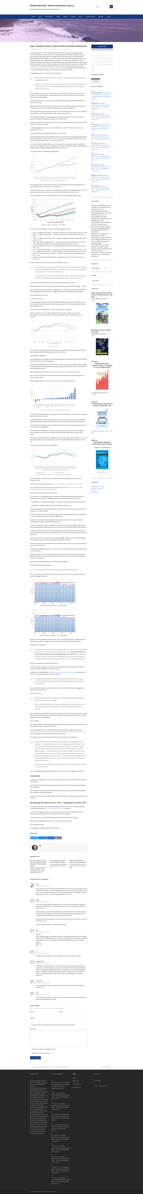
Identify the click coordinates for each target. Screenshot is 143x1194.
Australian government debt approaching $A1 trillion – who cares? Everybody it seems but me (101, 213)
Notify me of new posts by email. (41, 1053)
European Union (54, 49)
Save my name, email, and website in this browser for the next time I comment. (53, 1025)
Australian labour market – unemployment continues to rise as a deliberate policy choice (101, 218)
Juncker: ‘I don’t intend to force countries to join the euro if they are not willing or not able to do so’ (56, 731)
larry (37, 884)
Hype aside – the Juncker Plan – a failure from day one (66, 484)
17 (93, 61)
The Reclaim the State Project (56, 808)
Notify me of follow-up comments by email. (43, 1049)
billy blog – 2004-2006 (97, 488)
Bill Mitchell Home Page (97, 486)
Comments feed (77, 1084)
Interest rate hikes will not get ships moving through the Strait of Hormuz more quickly (38, 863)
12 (99, 58)
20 (102, 61)
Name (32, 1011)
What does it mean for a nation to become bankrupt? (78, 861)
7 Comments (65, 49)
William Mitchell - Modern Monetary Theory (52, 5)
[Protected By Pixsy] (95, 82)
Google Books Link (102, 472)
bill (46, 49)
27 (102, 64)
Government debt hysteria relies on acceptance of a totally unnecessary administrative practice (100, 137)
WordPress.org (77, 1087)
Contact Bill (97, 1080)
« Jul (92, 70)
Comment (33, 1029)
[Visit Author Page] (35, 847)
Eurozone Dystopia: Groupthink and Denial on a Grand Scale (46, 68)
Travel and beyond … (105, 1067)
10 (93, 58)
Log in (74, 1078)
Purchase (93, 394)
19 (99, 61)
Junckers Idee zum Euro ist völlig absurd (65, 672)
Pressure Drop (95, 492)
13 (102, 58)
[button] (33, 837)
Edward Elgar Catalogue (97, 431)
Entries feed (76, 1081)
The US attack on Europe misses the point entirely (57, 861)
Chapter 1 (107, 431)
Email (61, 1011)
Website (32, 1018)
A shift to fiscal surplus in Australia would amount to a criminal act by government (101, 254)
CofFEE (93, 490)
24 (93, 64)
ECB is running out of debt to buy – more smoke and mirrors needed (49, 1067)
